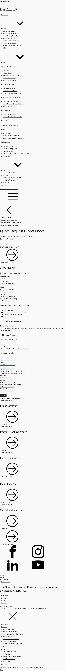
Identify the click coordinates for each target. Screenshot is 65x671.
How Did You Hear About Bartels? (11, 384)
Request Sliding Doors (10, 149)
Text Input (3, 389)
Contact (4, 603)
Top (1, 670)
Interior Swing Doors (9, 31)
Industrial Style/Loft (9, 38)
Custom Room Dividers (10, 101)
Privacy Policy (8, 606)
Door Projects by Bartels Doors (13, 177)
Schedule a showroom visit (9, 189)
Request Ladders (8, 151)
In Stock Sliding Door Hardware (13, 138)
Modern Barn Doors (9, 88)
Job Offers (6, 182)
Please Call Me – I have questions (11, 371)
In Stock (5, 48)
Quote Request (39, 667)
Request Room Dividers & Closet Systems (17, 153)
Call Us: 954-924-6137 (26, 667)
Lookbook (4, 595)
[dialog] (32, 639)
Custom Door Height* (7, 283)
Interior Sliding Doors (10, 33)
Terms (2, 606)
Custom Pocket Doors (10, 91)
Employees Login (41, 608)
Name (2, 358)
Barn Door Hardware (9, 43)
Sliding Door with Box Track (12, 93)
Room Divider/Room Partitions (13, 36)
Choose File (4, 349)
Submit (3, 395)
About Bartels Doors (9, 173)
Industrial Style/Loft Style (11, 106)
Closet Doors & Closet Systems (13, 104)
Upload (2, 346)
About (3, 600)
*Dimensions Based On (7, 296)
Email (2, 362)
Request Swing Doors (10, 146)
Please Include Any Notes (8, 339)
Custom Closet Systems (8, 326)
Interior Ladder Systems (11, 41)
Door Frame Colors (6, 310)
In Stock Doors (7, 133)
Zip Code (3, 375)
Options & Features (6, 239)
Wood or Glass (5, 277)
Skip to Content (5, 1)
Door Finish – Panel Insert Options (11, 314)
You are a (3, 380)
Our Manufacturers (9, 180)
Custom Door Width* (7, 290)
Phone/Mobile (4, 367)
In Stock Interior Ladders (11, 136)
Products (4, 598)
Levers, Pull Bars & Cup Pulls (12, 45)
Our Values (6, 175)
